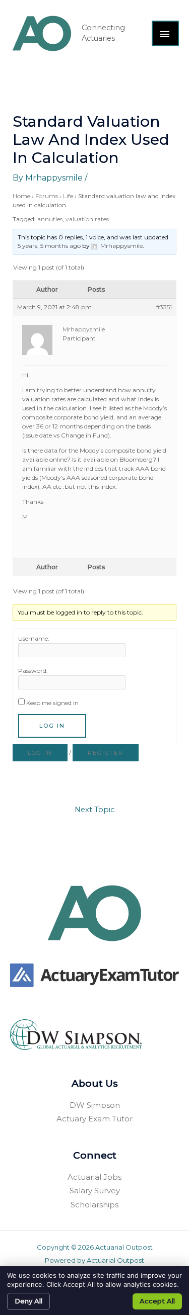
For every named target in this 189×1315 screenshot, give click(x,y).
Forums (46, 196)
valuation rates (87, 219)
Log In (52, 725)
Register (105, 752)
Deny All (28, 1301)
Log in (40, 752)
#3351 (164, 307)
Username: (33, 638)
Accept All (157, 1301)
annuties (49, 219)
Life (68, 196)
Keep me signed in (52, 703)
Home (21, 196)
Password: (33, 670)
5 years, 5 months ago (49, 245)
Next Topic (94, 809)
